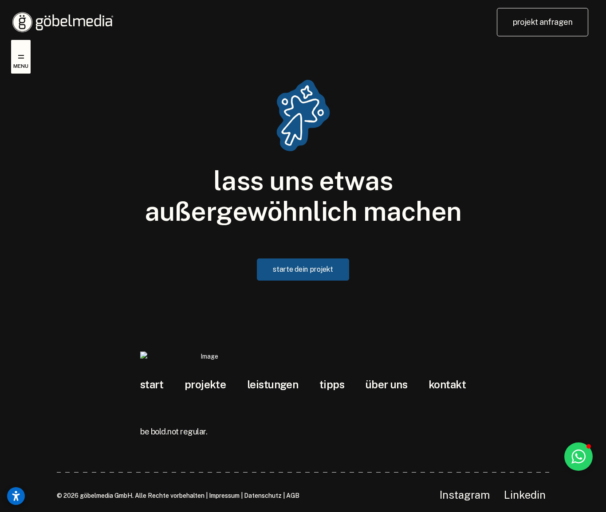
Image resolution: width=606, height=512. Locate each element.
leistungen (272, 384)
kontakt (447, 384)
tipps (331, 384)
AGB (292, 495)
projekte (205, 384)
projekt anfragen (542, 22)
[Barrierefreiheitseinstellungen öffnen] (16, 496)
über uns (387, 384)
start (151, 384)
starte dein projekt (303, 269)
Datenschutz (263, 495)
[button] (578, 456)
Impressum (224, 495)
